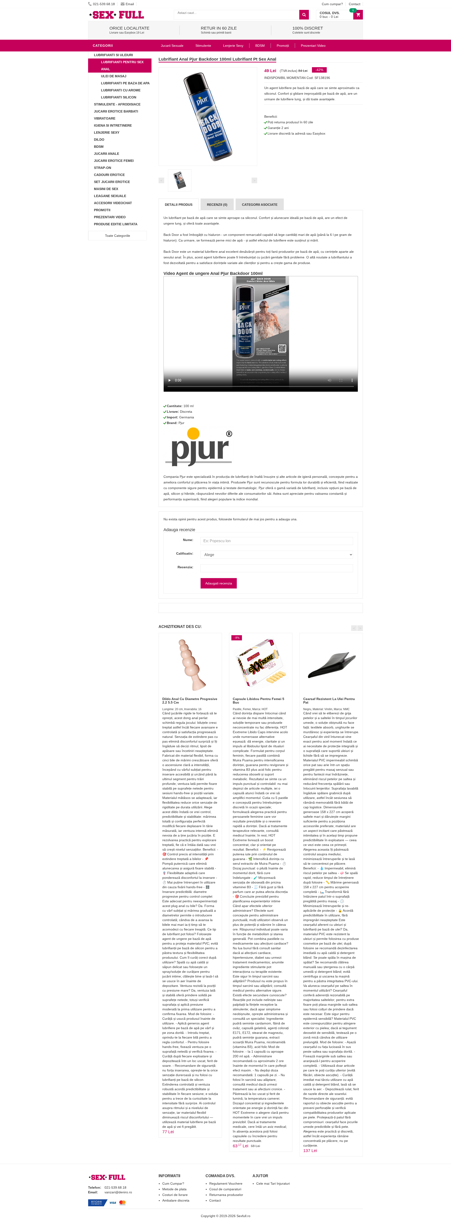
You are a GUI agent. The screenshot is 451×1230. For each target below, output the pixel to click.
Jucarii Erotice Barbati (116, 111)
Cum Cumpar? (173, 1183)
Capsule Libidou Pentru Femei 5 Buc (258, 700)
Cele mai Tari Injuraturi (273, 1183)
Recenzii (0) (217, 204)
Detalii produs (178, 204)
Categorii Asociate (259, 204)
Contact (354, 4)
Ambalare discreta (175, 1200)
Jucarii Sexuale (172, 45)
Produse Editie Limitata (115, 224)
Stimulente (203, 45)
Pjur (181, 423)
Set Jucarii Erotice (112, 182)
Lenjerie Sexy (106, 132)
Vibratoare (104, 118)
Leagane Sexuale (110, 196)
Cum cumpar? (332, 4)
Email (130, 4)
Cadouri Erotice (109, 175)
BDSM (99, 146)
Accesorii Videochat (113, 203)
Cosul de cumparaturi (225, 1189)
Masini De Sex (106, 189)
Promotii (102, 210)
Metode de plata (174, 1189)
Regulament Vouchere (225, 1183)
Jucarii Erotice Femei (114, 161)
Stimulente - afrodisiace (117, 104)
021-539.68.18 (104, 4)
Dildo (99, 139)
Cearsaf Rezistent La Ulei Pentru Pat (329, 700)
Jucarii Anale (106, 154)
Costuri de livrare (175, 1195)
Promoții (283, 45)
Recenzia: (185, 567)
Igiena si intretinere (113, 125)
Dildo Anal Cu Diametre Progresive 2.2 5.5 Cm (189, 700)
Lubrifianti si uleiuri (113, 55)
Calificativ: (184, 553)
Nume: (188, 540)
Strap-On (102, 168)
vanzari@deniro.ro (118, 1192)
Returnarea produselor (226, 1195)
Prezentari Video (110, 217)
